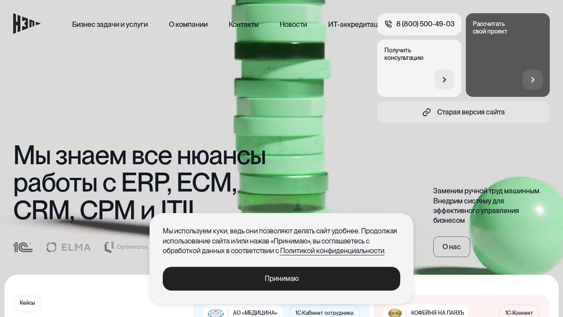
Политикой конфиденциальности (332, 251)
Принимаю (282, 278)
